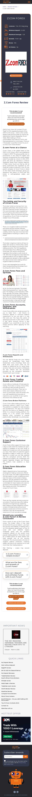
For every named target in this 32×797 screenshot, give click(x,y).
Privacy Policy (22, 762)
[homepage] (16, 747)
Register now (16, 75)
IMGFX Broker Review (8, 689)
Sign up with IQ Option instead (16, 597)
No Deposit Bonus (7, 662)
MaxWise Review (6, 691)
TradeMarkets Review (8, 676)
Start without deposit (8, 665)
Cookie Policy (9, 764)
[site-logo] (7, 2)
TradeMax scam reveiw (8, 686)
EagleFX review (6, 668)
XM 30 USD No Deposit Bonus (10, 670)
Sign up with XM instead (16, 124)
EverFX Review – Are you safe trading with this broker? (14, 699)
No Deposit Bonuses (8, 673)
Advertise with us (6, 708)
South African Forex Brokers (10, 678)
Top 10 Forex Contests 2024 (10, 703)
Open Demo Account (16, 608)
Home (4, 6)
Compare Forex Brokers (8, 693)
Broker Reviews (12, 6)
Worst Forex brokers (7, 696)
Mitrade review (6, 680)
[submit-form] (25, 756)
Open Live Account (16, 603)
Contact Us (4, 705)
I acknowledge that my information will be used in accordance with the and (15, 762)
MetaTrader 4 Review (8, 683)
